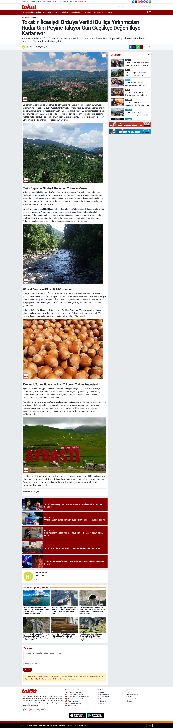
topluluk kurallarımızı (43, 676)
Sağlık (102, 703)
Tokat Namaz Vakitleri (75, 694)
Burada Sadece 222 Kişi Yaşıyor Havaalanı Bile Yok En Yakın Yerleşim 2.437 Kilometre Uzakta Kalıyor (91, 637)
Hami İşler (39, 575)
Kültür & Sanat (131, 699)
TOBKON (108, 12)
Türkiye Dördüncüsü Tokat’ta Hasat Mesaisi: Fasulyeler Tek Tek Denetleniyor (137, 74)
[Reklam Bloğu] (130, 124)
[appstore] (78, 715)
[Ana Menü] (150, 12)
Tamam (149, 725)
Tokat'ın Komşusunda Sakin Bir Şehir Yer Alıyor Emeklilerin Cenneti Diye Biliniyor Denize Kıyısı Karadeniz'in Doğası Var (36, 610)
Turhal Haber (104, 696)
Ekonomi (128, 99)
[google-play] (95, 715)
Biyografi (103, 701)
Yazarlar (144, 7)
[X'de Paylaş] (134, 47)
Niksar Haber (98, 12)
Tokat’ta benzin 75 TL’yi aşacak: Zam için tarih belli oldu (137, 103)
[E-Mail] (36, 579)
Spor (44, 12)
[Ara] (150, 6)
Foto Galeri (122, 7)
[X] (27, 709)
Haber (38, 12)
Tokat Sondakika (28, 12)
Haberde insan (105, 694)
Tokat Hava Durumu (74, 692)
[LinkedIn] (38, 709)
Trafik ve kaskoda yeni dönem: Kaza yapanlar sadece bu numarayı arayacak (136, 113)
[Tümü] (149, 55)
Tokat (127, 70)
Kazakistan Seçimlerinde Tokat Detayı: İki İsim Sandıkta (137, 64)
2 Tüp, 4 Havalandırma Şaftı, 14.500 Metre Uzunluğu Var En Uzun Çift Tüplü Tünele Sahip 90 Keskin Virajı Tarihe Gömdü (36, 637)
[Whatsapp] (45, 709)
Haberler (25, 17)
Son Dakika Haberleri (75, 703)
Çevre (102, 692)
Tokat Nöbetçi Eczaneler (76, 690)
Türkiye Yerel (130, 690)
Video (134, 7)
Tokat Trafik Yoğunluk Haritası (78, 696)
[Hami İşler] (28, 576)
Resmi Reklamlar (132, 694)
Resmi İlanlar (75, 12)
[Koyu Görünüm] (148, 12)
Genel (128, 692)
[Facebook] (23, 709)
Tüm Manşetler (73, 701)
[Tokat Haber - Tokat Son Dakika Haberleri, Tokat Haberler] (29, 6)
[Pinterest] (30, 709)
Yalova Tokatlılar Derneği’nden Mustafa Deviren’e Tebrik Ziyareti (137, 93)
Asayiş (50, 12)
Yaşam (57, 12)
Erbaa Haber (86, 12)
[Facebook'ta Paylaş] (130, 47)
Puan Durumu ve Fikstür (76, 699)
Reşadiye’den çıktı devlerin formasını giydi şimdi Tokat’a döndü (136, 84)
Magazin (129, 701)
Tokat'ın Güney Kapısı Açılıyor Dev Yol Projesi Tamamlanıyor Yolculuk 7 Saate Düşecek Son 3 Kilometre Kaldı (64, 610)
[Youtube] (42, 709)
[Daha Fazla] (141, 47)
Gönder (27, 669)
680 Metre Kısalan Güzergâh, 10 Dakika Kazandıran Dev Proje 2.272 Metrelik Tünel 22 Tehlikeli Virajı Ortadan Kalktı (92, 610)
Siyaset (128, 60)
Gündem (65, 12)
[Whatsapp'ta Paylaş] (138, 47)
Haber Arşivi (72, 705)
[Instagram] (34, 709)
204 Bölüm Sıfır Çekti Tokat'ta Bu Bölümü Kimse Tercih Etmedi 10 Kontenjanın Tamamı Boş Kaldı (63, 636)
